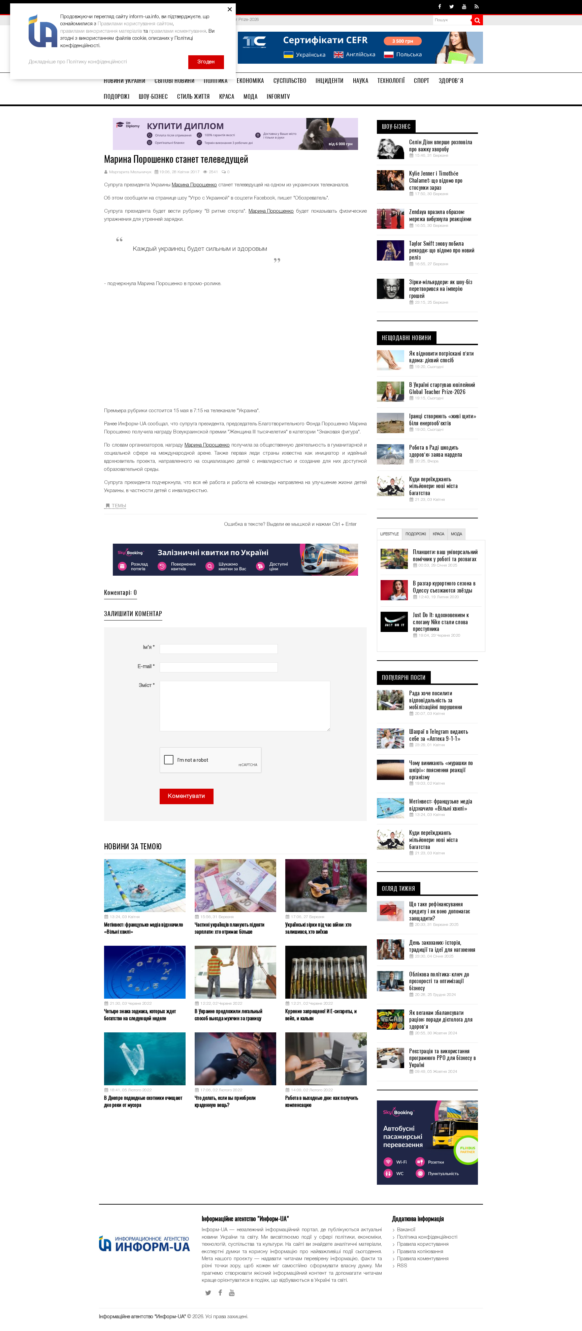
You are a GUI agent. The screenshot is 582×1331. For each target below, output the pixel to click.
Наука (360, 81)
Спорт (421, 81)
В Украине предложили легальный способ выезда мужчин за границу (228, 1015)
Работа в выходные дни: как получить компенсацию (321, 1101)
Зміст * (147, 685)
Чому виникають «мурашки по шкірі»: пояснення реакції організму (441, 770)
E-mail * (146, 666)
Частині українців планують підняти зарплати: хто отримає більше (229, 928)
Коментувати (186, 796)
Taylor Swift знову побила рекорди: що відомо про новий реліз (441, 250)
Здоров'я (451, 81)
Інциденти (330, 81)
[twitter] (451, 7)
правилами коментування (177, 31)
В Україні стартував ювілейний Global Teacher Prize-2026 (442, 388)
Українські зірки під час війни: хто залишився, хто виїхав (318, 928)
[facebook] (440, 7)
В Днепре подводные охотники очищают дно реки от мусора (143, 1101)
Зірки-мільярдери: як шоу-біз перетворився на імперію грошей (440, 289)
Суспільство (289, 81)
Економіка (250, 81)
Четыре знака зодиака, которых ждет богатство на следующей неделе (140, 1015)
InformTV (278, 96)
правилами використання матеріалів (101, 31)
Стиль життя (193, 96)
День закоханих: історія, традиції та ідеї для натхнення (442, 946)
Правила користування (423, 1244)
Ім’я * (149, 647)
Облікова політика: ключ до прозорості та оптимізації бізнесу (439, 981)
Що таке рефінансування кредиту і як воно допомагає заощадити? (439, 911)
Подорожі (116, 96)
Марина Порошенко (194, 185)
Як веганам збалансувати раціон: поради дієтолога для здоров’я (440, 1019)
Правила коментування (423, 1259)
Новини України (124, 81)
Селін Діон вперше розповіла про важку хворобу (440, 146)
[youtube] (464, 7)
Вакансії (406, 1230)
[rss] (476, 7)
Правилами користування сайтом (135, 24)
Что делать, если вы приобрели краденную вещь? (225, 1101)
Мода (250, 96)
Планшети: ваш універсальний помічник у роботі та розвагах (445, 556)
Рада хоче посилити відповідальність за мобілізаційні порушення (435, 700)
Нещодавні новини (406, 338)
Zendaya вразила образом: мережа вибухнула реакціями (440, 215)
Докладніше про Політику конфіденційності (78, 62)
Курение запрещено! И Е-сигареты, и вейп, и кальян (321, 1015)
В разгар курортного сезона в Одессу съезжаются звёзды (444, 587)
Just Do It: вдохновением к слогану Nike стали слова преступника (441, 622)
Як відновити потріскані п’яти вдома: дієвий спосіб (441, 357)
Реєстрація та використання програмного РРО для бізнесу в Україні (442, 1058)
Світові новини (174, 81)
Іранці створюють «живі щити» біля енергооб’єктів (442, 420)
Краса (226, 96)
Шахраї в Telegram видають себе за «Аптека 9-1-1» (438, 735)
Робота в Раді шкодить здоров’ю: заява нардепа (435, 451)
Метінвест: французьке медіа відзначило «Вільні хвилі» (143, 928)
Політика (215, 81)
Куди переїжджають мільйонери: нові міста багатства (433, 486)
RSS (402, 1266)
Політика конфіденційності (427, 1237)
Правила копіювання (420, 1251)
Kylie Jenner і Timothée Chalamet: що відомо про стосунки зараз (435, 180)
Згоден (206, 62)
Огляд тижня (398, 888)
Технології (391, 81)
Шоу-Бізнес (153, 96)
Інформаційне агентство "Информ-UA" (142, 1316)
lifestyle (389, 534)
